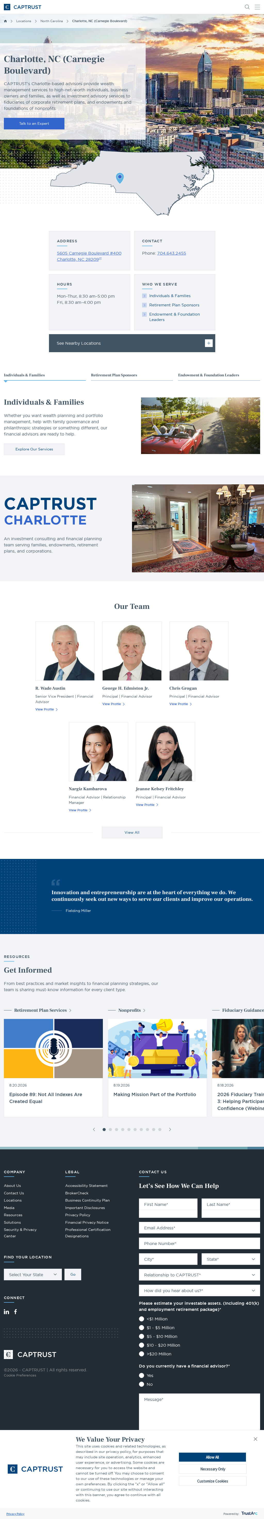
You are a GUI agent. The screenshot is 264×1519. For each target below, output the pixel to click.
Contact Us (14, 1193)
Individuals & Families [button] (24, 375)
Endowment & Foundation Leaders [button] (208, 375)
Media (9, 1207)
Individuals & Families (170, 295)
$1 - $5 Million (161, 1327)
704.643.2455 (171, 253)
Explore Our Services (34, 449)
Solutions (12, 1222)
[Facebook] (15, 1311)
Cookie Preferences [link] (20, 1375)
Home (5, 21)
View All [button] (132, 832)
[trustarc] (249, 1513)
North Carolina (51, 21)
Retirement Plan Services (40, 1010)
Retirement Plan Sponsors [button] (114, 375)
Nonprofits (129, 1010)
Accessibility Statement (86, 1185)
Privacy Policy (15, 1514)
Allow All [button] (212, 1457)
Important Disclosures (85, 1207)
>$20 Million (159, 1353)
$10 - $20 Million (163, 1345)
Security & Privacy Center (20, 1232)
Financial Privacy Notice (87, 1222)
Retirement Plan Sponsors (174, 305)
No (150, 1384)
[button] (255, 1439)
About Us (12, 1185)
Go (73, 1274)
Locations (23, 21)
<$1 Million (157, 1318)
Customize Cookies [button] (212, 1481)
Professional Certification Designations (88, 1233)
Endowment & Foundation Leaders (174, 317)
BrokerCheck (76, 1194)
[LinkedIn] (6, 1311)
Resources (13, 1215)
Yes (150, 1375)
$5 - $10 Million (162, 1336)
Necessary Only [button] (212, 1469)
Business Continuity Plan (87, 1200)
